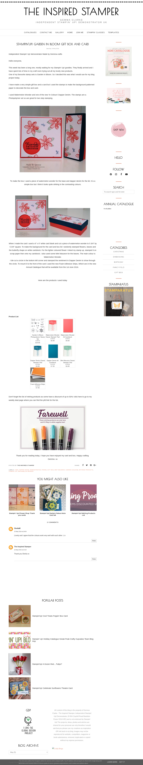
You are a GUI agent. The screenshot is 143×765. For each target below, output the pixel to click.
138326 (68, 364)
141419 (53, 364)
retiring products (86, 470)
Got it (122, 762)
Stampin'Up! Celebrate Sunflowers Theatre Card (52, 688)
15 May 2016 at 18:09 (20, 531)
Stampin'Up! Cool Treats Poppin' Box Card (50, 616)
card (16, 470)
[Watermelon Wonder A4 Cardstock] (67, 332)
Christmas (118, 252)
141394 (38, 364)
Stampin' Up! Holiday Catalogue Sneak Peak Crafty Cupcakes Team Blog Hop (62, 640)
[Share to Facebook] (83, 465)
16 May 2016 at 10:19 (20, 550)
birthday (118, 262)
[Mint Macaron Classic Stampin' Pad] (67, 358)
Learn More (112, 762)
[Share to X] (87, 465)
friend (44, 470)
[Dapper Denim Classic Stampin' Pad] (37, 358)
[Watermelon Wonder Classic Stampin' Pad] (52, 332)
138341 (68, 338)
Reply (94, 540)
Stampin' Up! (13, 471)
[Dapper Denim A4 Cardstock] (52, 358)
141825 (38, 385)
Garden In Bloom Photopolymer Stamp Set (38, 337)
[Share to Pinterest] (91, 465)
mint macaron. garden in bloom (66, 470)
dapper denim (24, 470)
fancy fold (118, 267)
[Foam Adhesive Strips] (37, 381)
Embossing (118, 257)
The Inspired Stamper (71, 11)
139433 (38, 340)
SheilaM (17, 528)
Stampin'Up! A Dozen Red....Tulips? (47, 664)
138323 (53, 338)
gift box (50, 470)
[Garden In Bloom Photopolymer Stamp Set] (37, 332)
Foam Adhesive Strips (37, 384)
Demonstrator (35, 470)
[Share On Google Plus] (95, 465)
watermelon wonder (25, 471)
